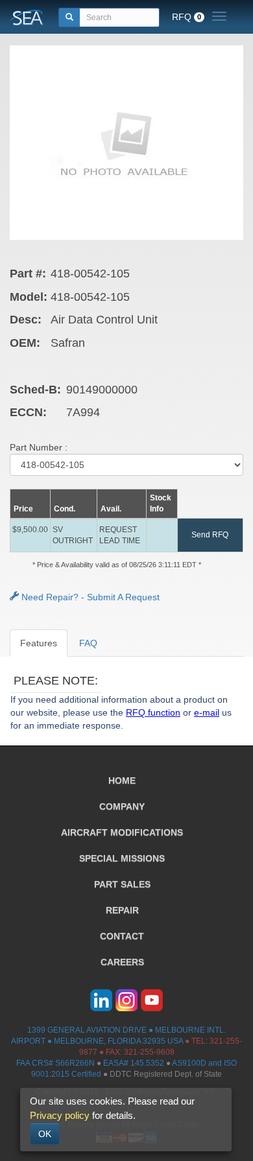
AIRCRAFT (122, 832)
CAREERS (122, 962)
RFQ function (153, 712)
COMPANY (122, 806)
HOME (122, 780)
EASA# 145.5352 (133, 1063)
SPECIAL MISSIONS (122, 858)
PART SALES (122, 884)
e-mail (206, 712)
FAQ (88, 643)
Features (38, 643)
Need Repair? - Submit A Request (89, 597)
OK (44, 1134)
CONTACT (122, 936)
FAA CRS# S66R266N (55, 1063)
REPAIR (122, 910)
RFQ (186, 17)
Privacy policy (60, 1115)
